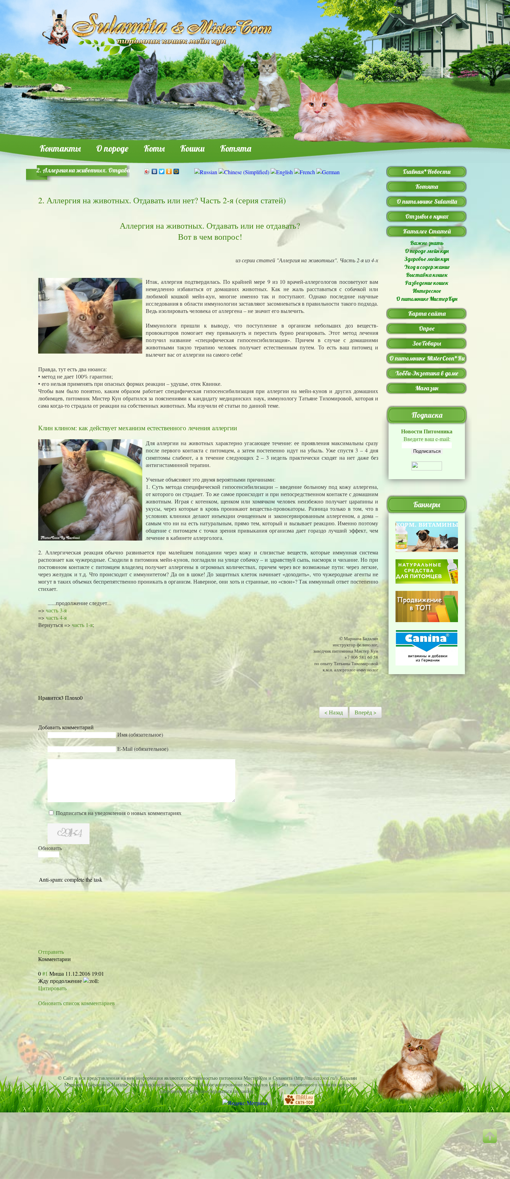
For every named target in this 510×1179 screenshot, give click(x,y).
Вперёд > (365, 712)
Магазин (427, 388)
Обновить (50, 847)
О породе (112, 148)
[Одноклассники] (169, 171)
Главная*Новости (427, 172)
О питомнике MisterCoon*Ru (427, 358)
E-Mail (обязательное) (142, 748)
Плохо (72, 697)
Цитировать (52, 988)
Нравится (49, 697)
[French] (304, 172)
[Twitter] (161, 171)
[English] (282, 172)
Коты (154, 148)
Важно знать (427, 243)
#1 (45, 973)
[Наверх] (494, 1142)
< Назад (333, 712)
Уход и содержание (427, 267)
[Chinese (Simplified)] (244, 172)
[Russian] (205, 172)
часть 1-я (82, 624)
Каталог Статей (427, 231)
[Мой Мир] (176, 171)
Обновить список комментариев (76, 1003)
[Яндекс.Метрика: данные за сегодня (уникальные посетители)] (244, 1102)
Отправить (51, 951)
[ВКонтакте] (154, 171)
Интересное (427, 291)
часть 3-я (56, 610)
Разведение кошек (427, 283)
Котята (235, 148)
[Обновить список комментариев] (73, 958)
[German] (328, 172)
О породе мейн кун (427, 251)
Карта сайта (427, 313)
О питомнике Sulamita (427, 201)
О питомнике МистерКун (426, 299)
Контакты (60, 148)
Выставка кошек (427, 275)
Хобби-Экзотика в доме (426, 373)
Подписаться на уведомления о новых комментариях (118, 812)
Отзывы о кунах (427, 216)
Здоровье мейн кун (427, 259)
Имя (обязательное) (140, 734)
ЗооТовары (427, 343)
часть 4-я (56, 617)
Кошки (192, 148)
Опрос (427, 328)
